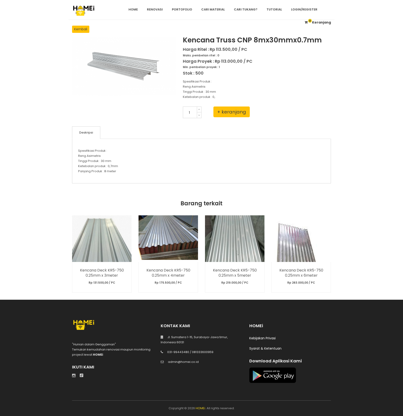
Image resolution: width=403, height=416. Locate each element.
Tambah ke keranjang (102, 238)
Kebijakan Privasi (262, 338)
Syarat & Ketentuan (265, 348)
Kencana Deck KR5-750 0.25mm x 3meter (102, 273)
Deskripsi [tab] (86, 132)
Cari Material (213, 9)
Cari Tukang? (245, 9)
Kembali (80, 29)
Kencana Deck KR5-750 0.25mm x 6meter (301, 273)
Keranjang (320, 22)
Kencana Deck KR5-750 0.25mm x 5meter (235, 273)
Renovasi (155, 9)
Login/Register (304, 9)
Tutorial (274, 9)
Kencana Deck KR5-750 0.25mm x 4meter (168, 273)
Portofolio (182, 9)
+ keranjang (231, 112)
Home (133, 9)
